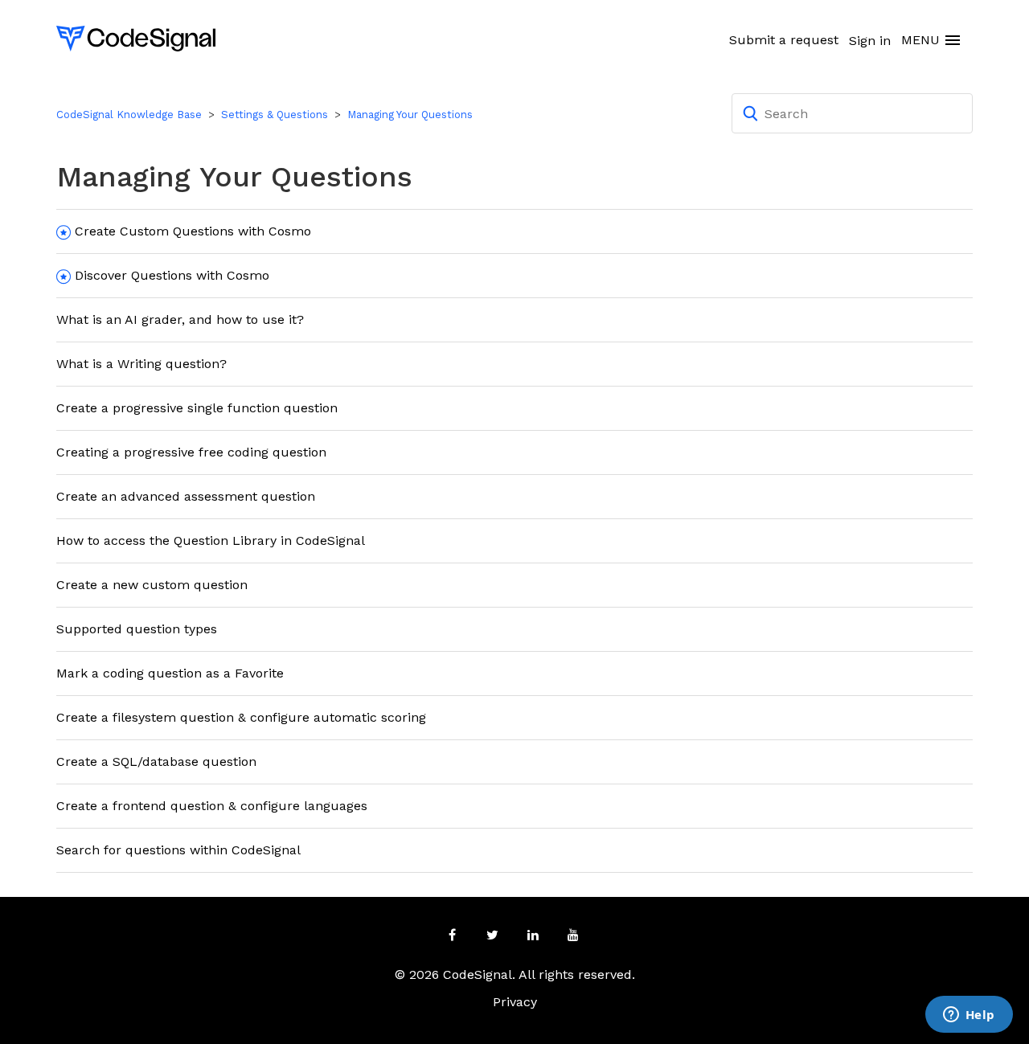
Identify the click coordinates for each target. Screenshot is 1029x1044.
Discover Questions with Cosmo (172, 275)
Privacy (515, 1001)
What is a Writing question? (141, 363)
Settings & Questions (274, 114)
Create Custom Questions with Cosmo (193, 231)
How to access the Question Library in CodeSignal (210, 540)
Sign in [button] (870, 40)
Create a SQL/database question (156, 761)
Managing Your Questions (410, 114)
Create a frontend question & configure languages (211, 805)
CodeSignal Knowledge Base (129, 114)
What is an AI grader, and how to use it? (180, 319)
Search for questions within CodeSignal (178, 850)
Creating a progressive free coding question (191, 452)
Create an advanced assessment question (185, 496)
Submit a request (783, 39)
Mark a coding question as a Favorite (170, 673)
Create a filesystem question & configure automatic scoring (241, 717)
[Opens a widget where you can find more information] (968, 1016)
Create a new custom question (152, 584)
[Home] (135, 37)
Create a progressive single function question (197, 408)
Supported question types (136, 629)
